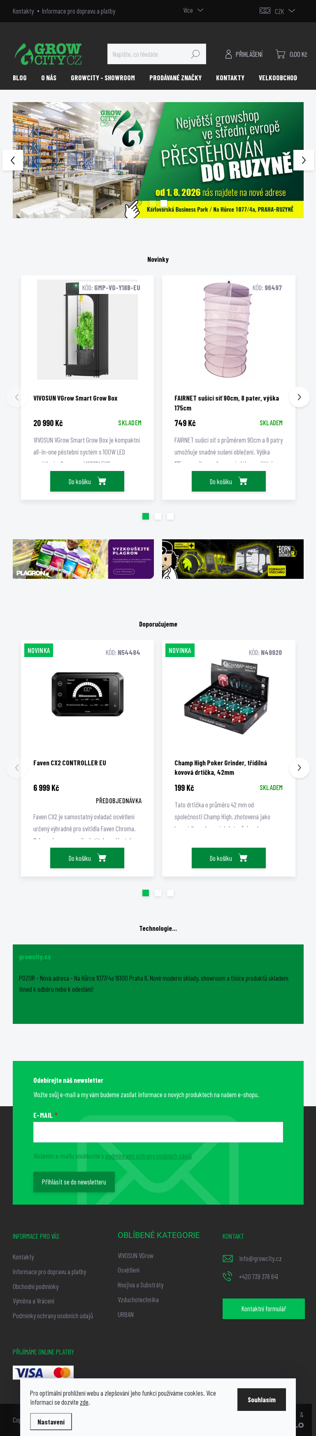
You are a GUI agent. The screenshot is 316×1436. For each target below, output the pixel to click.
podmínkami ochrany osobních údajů (148, 1156)
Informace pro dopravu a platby (78, 11)
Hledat (195, 54)
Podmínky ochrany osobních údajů (53, 1315)
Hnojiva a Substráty (140, 1284)
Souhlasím (262, 1399)
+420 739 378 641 (258, 1276)
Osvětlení (128, 1270)
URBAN (126, 1314)
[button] (24, 160)
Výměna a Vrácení (33, 1300)
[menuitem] (23, 77)
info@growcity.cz (260, 1258)
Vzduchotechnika (138, 1299)
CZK (279, 11)
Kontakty (23, 11)
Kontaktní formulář (264, 1308)
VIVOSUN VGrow (135, 1255)
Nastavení (51, 1421)
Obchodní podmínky (35, 1286)
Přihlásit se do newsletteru (74, 1181)
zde (84, 1402)
